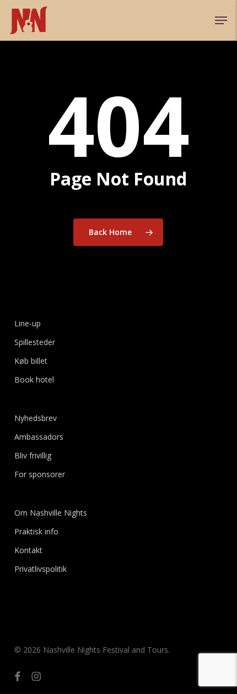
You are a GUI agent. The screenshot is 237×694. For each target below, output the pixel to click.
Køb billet (30, 361)
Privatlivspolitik (40, 569)
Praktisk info (36, 531)
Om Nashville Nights (50, 512)
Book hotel (34, 379)
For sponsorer (39, 474)
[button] (221, 20)
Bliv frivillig (32, 455)
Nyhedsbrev (35, 418)
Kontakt (28, 550)
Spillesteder (34, 342)
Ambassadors (38, 436)
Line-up (27, 323)
